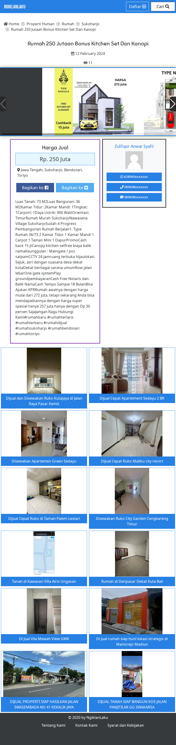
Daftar (135, 6)
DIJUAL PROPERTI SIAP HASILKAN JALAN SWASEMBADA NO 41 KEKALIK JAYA (44, 704)
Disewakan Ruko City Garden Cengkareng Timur (132, 521)
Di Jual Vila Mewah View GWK (44, 638)
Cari (161, 6)
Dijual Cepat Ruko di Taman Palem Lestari (44, 518)
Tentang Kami (53, 725)
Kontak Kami (86, 725)
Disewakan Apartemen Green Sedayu (44, 461)
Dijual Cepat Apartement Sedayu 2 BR (132, 398)
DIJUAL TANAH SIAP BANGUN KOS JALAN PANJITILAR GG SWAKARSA (132, 704)
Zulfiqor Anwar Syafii (134, 146)
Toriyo (22, 175)
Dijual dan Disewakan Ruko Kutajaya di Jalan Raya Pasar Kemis (44, 401)
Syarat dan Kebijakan (125, 725)
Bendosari (73, 169)
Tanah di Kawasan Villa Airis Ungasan (44, 581)
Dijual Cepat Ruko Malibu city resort (132, 461)
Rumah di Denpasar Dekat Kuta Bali (132, 581)
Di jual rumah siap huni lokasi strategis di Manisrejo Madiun (132, 641)
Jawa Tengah (32, 169)
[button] (173, 104)
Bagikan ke (33, 187)
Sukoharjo (53, 169)
